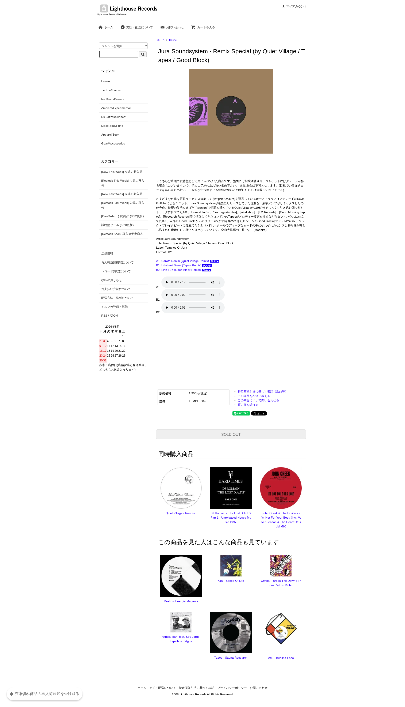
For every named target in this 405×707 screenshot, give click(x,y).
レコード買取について (116, 271)
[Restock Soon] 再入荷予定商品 (122, 234)
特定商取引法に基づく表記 (196, 687)
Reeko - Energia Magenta (181, 601)
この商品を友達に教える (254, 396)
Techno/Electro (111, 90)
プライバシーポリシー (232, 687)
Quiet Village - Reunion (181, 513)
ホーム (108, 27)
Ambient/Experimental (116, 108)
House (173, 40)
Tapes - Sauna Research (230, 657)
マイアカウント (296, 6)
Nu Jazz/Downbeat (113, 117)
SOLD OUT (231, 434)
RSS (104, 315)
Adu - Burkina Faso (281, 657)
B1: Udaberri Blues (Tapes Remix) (179, 265)
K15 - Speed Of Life (231, 580)
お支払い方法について (116, 289)
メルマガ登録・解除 (114, 306)
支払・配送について (139, 27)
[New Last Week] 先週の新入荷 (121, 194)
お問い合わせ (175, 27)
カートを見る (206, 27)
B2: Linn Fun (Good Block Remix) (179, 269)
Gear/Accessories (113, 143)
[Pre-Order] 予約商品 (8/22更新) (122, 216)
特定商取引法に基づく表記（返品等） (263, 391)
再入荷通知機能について (117, 262)
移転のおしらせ (111, 280)
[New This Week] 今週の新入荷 (121, 171)
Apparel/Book (110, 134)
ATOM (114, 315)
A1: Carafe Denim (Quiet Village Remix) (183, 261)
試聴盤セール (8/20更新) (117, 225)
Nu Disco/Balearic (113, 99)
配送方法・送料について (117, 298)
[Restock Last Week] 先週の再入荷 (122, 205)
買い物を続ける (248, 404)
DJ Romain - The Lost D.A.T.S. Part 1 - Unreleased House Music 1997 (231, 517)
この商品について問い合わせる (258, 400)
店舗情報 (107, 253)
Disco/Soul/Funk (112, 125)
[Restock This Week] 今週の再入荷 (122, 183)
